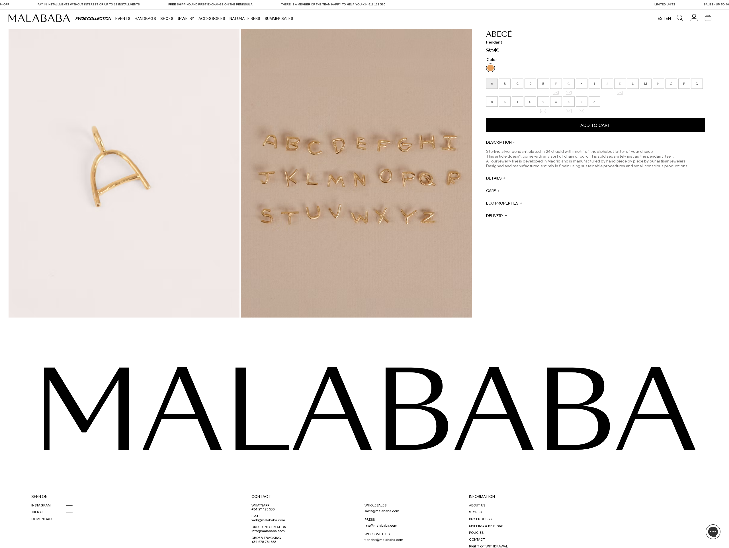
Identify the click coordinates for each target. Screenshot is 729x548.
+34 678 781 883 (263, 541)
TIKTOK (37, 512)
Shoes (166, 18)
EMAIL (256, 516)
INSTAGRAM (41, 505)
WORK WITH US (377, 534)
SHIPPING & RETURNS (486, 526)
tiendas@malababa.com (383, 539)
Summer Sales (279, 18)
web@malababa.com (268, 520)
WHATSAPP (260, 505)
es (660, 18)
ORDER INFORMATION (268, 527)
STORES (475, 512)
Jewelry (186, 18)
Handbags (145, 18)
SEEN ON (39, 496)
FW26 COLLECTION (93, 18)
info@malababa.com (268, 531)
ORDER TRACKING (266, 537)
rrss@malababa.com (380, 525)
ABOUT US (477, 505)
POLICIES (476, 532)
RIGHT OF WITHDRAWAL (488, 546)
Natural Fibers (245, 18)
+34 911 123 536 (263, 509)
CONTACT (261, 496)
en (668, 18)
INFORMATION (482, 496)
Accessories (211, 18)
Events (122, 18)
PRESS (369, 519)
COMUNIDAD (41, 519)
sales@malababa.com (381, 511)
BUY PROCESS (480, 519)
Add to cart (595, 125)
